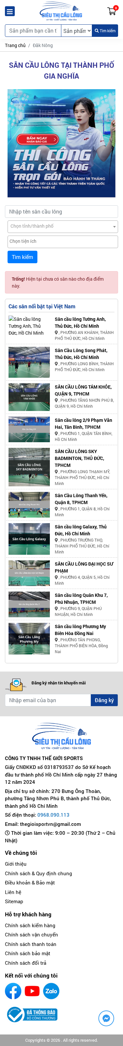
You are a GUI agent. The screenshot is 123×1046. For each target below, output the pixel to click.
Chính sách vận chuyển (31, 934)
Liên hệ (13, 892)
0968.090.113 (53, 814)
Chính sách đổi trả (25, 962)
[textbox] (63, 226)
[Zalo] (51, 991)
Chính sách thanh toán (30, 944)
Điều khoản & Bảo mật (30, 882)
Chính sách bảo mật (27, 953)
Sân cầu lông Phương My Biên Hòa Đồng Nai (80, 629)
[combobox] (63, 226)
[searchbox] (63, 241)
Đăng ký (104, 700)
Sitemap (14, 901)
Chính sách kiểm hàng (30, 925)
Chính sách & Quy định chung (38, 873)
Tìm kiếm (107, 30)
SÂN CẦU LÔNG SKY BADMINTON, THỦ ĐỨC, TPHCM (79, 458)
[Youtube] (32, 991)
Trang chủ (15, 45)
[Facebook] (13, 991)
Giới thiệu (16, 863)
